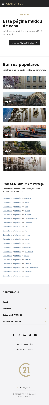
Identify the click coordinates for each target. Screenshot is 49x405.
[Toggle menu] (3, 3)
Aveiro (27, 202)
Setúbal (28, 263)
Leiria (27, 239)
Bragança (28, 214)
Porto (26, 255)
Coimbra (28, 222)
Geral (5, 302)
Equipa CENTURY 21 (12, 321)
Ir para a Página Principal (23, 42)
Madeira (27, 247)
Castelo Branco (31, 218)
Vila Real (28, 272)
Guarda (27, 235)
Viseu (27, 276)
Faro (26, 231)
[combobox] (24, 387)
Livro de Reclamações (24, 349)
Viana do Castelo (31, 267)
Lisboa (27, 243)
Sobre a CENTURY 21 (12, 315)
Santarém (28, 259)
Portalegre (29, 251)
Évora (27, 227)
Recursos (7, 308)
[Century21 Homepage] (14, 4)
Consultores (7, 198)
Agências (17, 198)
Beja (26, 206)
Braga (27, 210)
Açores (28, 198)
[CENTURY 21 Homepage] (24, 292)
